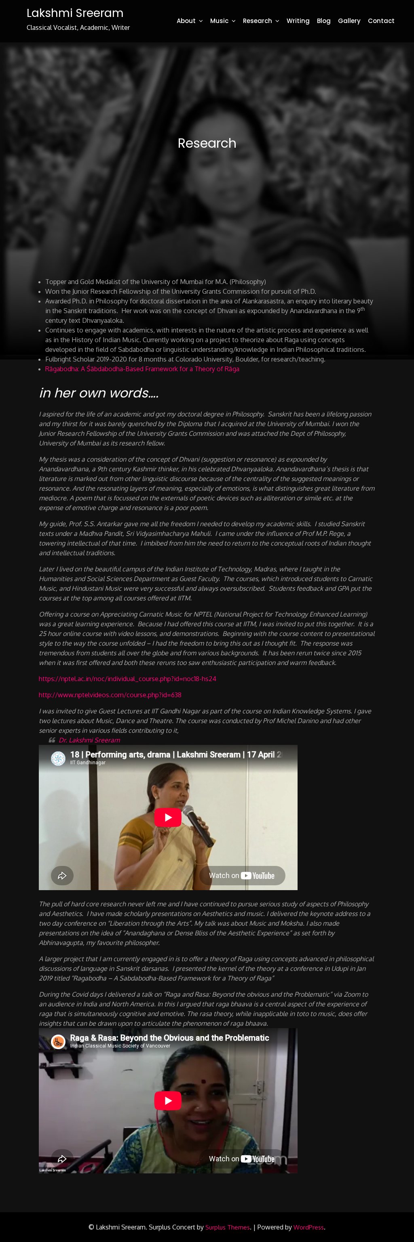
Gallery (349, 21)
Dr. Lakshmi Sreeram (89, 740)
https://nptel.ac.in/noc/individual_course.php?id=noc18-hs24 (127, 679)
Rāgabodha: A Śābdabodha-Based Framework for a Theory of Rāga (142, 369)
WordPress (309, 1227)
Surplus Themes (227, 1227)
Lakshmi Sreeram (75, 13)
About (186, 21)
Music (219, 21)
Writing (298, 21)
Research (257, 21)
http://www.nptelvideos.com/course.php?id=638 (110, 695)
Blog (324, 21)
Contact (381, 21)
